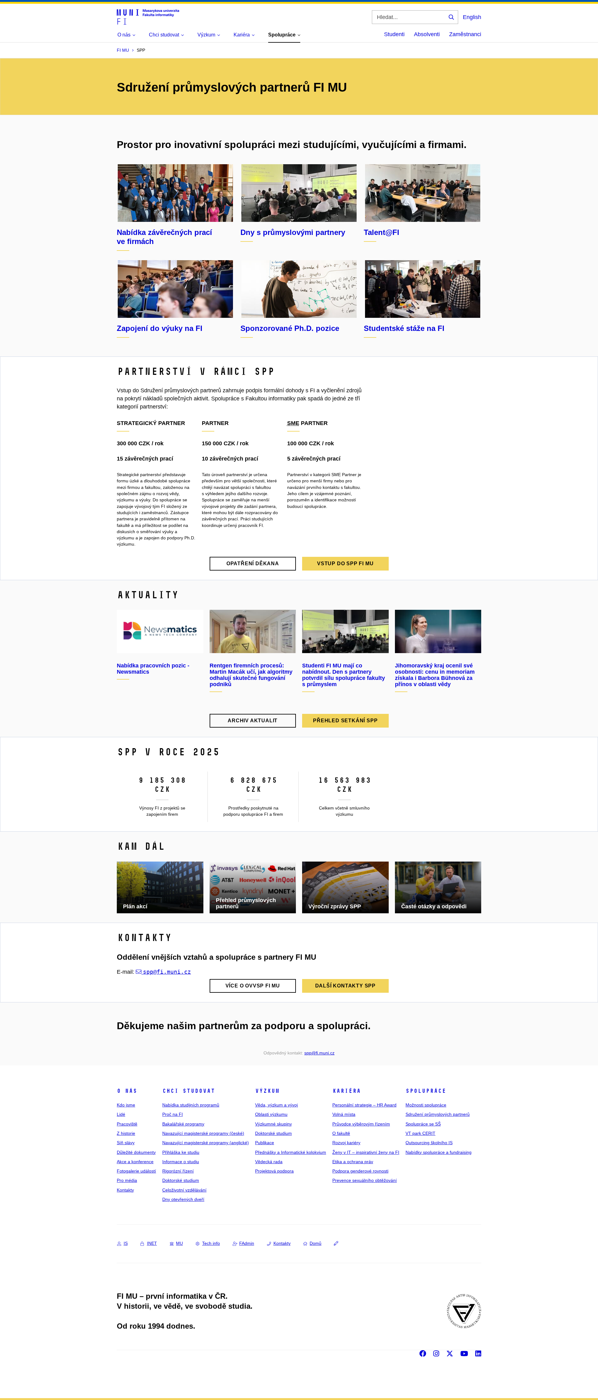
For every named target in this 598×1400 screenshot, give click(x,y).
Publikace (264, 1142)
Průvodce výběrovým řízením (361, 1123)
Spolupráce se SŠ (423, 1123)
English (472, 17)
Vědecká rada (268, 1161)
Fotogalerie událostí (136, 1170)
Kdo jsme (126, 1104)
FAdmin (246, 1243)
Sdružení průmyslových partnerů (438, 1114)
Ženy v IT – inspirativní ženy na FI (365, 1152)
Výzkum (267, 1090)
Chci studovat (188, 1090)
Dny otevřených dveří (183, 1199)
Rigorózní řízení (178, 1170)
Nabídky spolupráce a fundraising (439, 1152)
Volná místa (343, 1114)
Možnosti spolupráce (426, 1104)
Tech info (211, 1243)
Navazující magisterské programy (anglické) (205, 1142)
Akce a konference (135, 1161)
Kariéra (346, 1090)
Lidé (121, 1114)
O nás (127, 1090)
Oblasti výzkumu (271, 1114)
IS (126, 1243)
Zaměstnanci (465, 34)
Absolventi (427, 34)
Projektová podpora (274, 1170)
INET (152, 1243)
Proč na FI (172, 1114)
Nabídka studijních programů (190, 1104)
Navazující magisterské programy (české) (203, 1133)
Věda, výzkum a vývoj (276, 1104)
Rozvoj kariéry (346, 1142)
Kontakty (125, 1189)
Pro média (127, 1180)
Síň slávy (126, 1142)
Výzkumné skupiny (273, 1123)
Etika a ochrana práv (352, 1161)
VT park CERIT (420, 1133)
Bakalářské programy (183, 1123)
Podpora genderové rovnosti (360, 1170)
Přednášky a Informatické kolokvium (290, 1152)
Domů (315, 1243)
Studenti (394, 34)
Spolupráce (426, 1090)
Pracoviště (127, 1123)
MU (179, 1243)
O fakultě (341, 1133)
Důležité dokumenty (136, 1152)
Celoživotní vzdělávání (184, 1189)
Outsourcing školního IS (429, 1142)
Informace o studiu (180, 1161)
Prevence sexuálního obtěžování (364, 1180)
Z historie (126, 1133)
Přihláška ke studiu (180, 1152)
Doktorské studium (180, 1180)
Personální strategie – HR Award (364, 1104)
